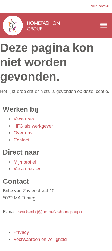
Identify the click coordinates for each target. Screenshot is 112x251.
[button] (103, 25)
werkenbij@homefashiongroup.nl (51, 211)
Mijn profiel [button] (100, 6)
